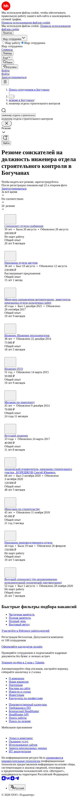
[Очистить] (6, 124)
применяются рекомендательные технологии (32, 759)
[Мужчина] (10, 256)
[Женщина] (10, 219)
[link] (7, 62)
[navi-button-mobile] (5, 82)
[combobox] (18, 115)
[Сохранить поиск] (5, 138)
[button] (5, 70)
